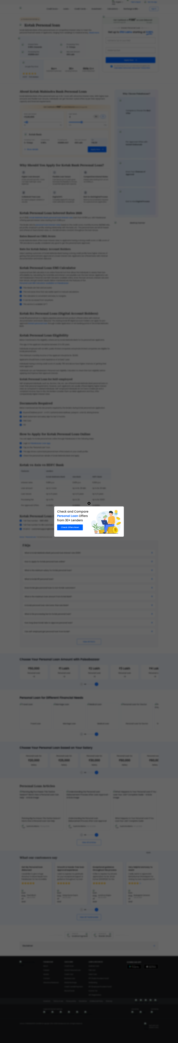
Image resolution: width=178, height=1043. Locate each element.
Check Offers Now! (70, 527)
